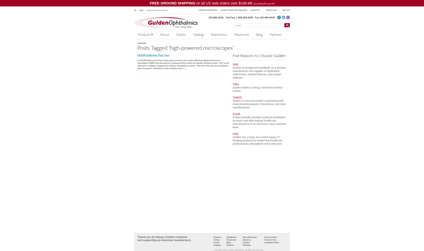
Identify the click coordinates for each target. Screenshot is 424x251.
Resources (231, 240)
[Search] (287, 25)
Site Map (247, 245)
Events (216, 242)
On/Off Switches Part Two (153, 55)
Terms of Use (270, 240)
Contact (246, 242)
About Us (247, 240)
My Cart (286, 10)
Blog (141, 10)
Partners (230, 245)
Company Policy (271, 242)
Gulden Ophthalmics (135, 10)
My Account (271, 10)
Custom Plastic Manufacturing (233, 10)
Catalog (217, 245)
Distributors (232, 237)
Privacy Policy (270, 237)
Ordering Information (208, 10)
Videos (216, 240)
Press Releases (250, 237)
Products (217, 237)
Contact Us (255, 10)
